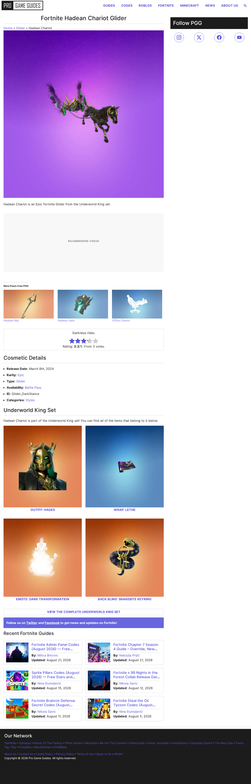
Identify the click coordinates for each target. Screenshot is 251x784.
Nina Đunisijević (49, 683)
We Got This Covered (113, 743)
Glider (20, 28)
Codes (126, 5)
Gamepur (25, 743)
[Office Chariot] (137, 304)
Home (8, 28)
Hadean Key (11, 320)
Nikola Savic (128, 683)
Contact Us (26, 754)
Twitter (31, 623)
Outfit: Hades (43, 510)
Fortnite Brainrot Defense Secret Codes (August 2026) (53, 705)
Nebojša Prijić (129, 655)
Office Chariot (121, 320)
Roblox (145, 5)
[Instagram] (179, 37)
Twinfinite (10, 743)
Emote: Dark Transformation (42, 599)
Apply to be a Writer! (109, 754)
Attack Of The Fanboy (48, 743)
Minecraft (189, 5)
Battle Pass (33, 387)
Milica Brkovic (47, 655)
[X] (199, 37)
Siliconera (91, 743)
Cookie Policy (44, 754)
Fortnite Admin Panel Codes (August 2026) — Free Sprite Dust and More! (55, 649)
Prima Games (73, 743)
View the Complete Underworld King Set (83, 612)
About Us (229, 5)
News (210, 5)
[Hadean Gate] (83, 304)
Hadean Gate (66, 320)
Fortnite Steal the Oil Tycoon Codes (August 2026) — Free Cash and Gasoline (133, 707)
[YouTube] (239, 37)
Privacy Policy (65, 754)
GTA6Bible (60, 747)
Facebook (52, 623)
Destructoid (136, 743)
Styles (30, 400)
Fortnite (166, 5)
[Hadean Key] (29, 304)
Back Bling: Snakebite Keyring (124, 599)
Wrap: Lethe (125, 510)
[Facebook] (219, 37)
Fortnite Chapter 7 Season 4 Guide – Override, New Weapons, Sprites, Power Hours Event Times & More (136, 651)
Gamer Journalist (158, 743)
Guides (109, 5)
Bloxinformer (43, 747)
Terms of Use (85, 754)
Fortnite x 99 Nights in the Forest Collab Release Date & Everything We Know (136, 677)
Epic (21, 375)
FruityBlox (25, 747)
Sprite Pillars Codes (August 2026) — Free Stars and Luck (55, 677)
